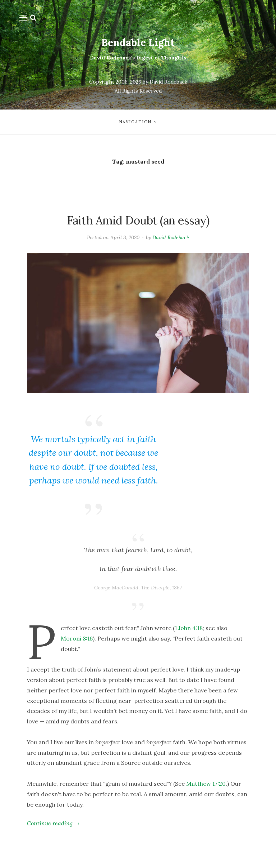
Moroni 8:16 (77, 638)
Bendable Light (138, 42)
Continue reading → (53, 823)
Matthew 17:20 (206, 783)
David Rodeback (170, 237)
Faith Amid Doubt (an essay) (138, 220)
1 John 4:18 (189, 628)
